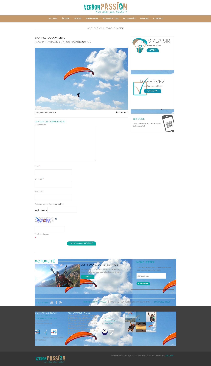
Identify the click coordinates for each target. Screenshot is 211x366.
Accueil (53, 18)
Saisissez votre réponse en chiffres (49, 204)
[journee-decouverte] (81, 78)
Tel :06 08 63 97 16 (42, 321)
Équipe (65, 18)
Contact (158, 18)
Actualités (129, 18)
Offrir (152, 50)
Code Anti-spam (42, 234)
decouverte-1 (122, 112)
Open (168, 123)
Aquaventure (111, 18)
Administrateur (79, 42)
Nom (37, 166)
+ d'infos (88, 277)
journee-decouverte (50, 37)
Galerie (144, 18)
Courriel (39, 179)
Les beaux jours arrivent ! (101, 265)
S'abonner (143, 283)
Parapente (92, 18)
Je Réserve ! (152, 91)
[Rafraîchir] (56, 218)
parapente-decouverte (45, 112)
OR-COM (169, 356)
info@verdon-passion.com (43, 323)
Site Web (39, 191)
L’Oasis (78, 18)
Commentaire (40, 124)
